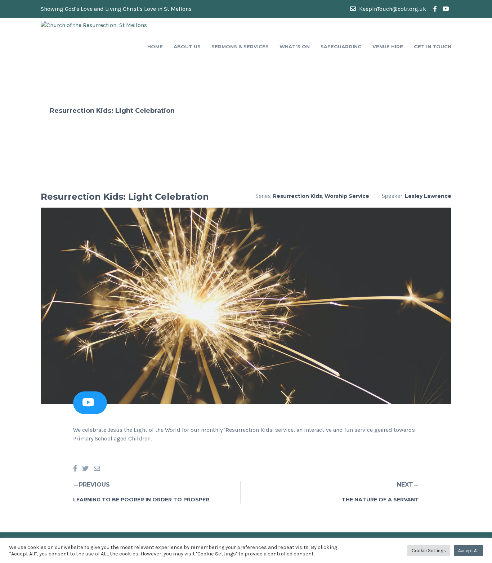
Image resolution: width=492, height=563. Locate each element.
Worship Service (347, 196)
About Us (187, 46)
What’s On (294, 46)
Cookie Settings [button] (429, 550)
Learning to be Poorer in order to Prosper (141, 499)
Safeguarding (341, 46)
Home (155, 46)
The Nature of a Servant (380, 499)
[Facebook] (75, 468)
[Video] (88, 404)
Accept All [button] (468, 550)
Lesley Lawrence (428, 196)
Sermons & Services (240, 46)
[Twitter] (85, 468)
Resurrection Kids (297, 196)
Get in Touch (432, 46)
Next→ (408, 484)
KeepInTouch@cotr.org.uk (392, 8)
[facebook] (435, 9)
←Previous (91, 484)
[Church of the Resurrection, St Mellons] (94, 24)
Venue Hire (387, 46)
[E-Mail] (97, 468)
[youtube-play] (445, 9)
